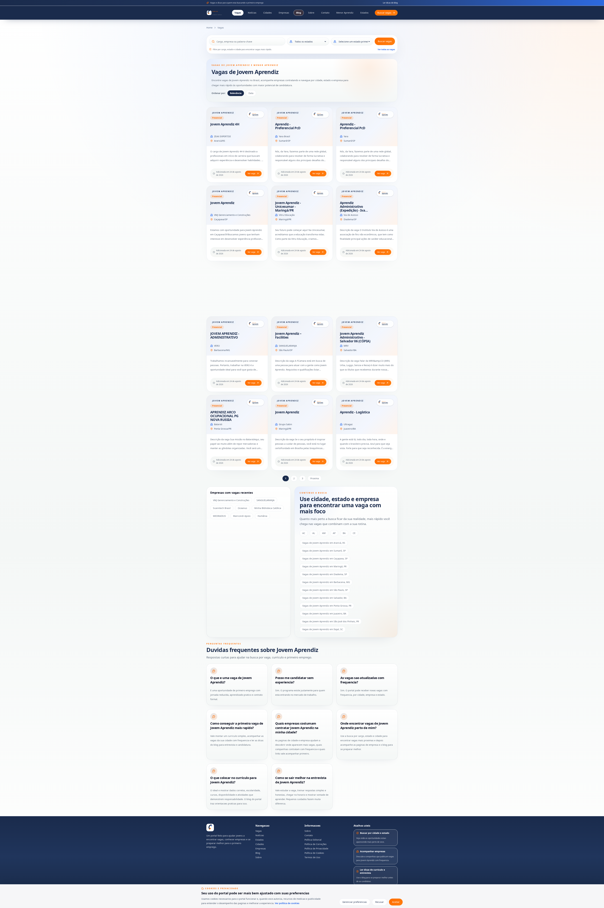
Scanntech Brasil (222, 508)
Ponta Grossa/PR (222, 428)
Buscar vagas (385, 41)
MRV (346, 345)
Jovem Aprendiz (222, 203)
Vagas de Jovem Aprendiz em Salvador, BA (324, 597)
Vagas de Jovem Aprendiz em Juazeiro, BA (324, 613)
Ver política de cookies (287, 903)
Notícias (252, 12)
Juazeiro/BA (350, 428)
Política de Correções (316, 844)
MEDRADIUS (219, 515)
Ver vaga (251, 173)
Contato (325, 12)
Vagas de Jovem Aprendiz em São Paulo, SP (325, 589)
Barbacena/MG (222, 350)
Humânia (262, 515)
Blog (298, 12)
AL (313, 533)
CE (354, 533)
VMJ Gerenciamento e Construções (232, 214)
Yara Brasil (284, 136)
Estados (364, 12)
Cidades (267, 12)
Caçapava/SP (220, 219)
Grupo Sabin (285, 424)
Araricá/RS (219, 140)
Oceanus (242, 508)
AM (324, 533)
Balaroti (218, 424)
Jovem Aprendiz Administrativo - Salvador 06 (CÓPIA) (355, 337)
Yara (346, 136)
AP (334, 533)
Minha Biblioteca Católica (267, 508)
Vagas (238, 12)
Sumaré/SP (284, 140)
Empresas (284, 12)
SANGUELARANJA (288, 345)
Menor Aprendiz (344, 12)
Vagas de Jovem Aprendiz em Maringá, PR (324, 566)
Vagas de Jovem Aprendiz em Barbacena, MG (326, 582)
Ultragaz (348, 424)
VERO (217, 345)
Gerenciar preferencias (354, 901)
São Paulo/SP (285, 350)
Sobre (311, 12)
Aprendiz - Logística (355, 412)
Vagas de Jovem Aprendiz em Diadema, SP (324, 574)
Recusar (379, 901)
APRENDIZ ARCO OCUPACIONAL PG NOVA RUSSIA (224, 416)
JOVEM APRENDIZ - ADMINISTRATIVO (224, 335)
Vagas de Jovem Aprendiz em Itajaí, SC (322, 629)
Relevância (235, 93)
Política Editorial (313, 839)
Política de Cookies (314, 852)
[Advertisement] (300, 289)
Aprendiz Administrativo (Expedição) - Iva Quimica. (352, 208)
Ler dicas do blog (390, 3)
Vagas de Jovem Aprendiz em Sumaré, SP (324, 550)
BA (344, 533)
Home (209, 27)
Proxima (314, 478)
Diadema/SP (350, 219)
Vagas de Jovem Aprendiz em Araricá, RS (323, 542)
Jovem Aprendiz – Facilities (288, 335)
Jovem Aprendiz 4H (224, 124)
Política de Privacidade (316, 848)
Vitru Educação (287, 214)
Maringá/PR (285, 219)
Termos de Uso (312, 857)
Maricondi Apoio (241, 515)
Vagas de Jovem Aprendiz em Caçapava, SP (324, 558)
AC (303, 533)
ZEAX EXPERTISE (222, 136)
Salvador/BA (350, 350)
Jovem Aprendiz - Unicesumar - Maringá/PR (288, 207)
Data (251, 93)
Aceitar (396, 901)
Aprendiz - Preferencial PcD (287, 126)
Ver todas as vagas (386, 49)
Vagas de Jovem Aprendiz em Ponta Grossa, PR (326, 605)
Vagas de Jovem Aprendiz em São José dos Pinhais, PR (330, 621)
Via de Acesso (351, 214)
